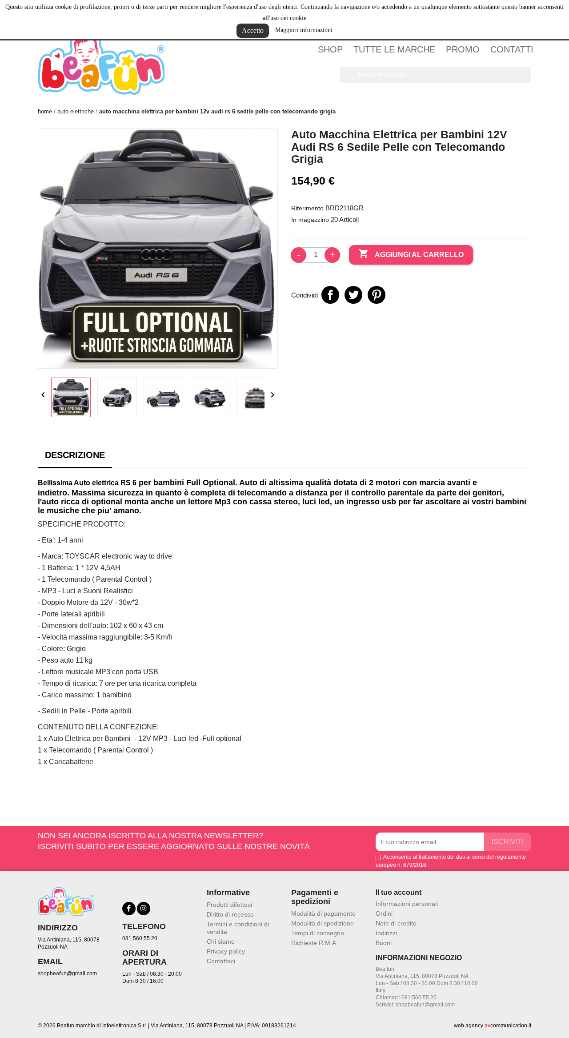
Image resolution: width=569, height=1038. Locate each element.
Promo (463, 49)
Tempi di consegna (317, 933)
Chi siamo (221, 941)
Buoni (384, 942)
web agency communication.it (492, 1025)
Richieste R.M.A (313, 942)
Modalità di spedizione (322, 923)
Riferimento (307, 208)
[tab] (75, 457)
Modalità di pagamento (323, 913)
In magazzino (310, 219)
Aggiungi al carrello (411, 253)
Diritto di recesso (230, 914)
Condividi (330, 295)
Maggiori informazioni (304, 30)
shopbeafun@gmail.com (67, 973)
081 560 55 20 (139, 938)
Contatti (511, 49)
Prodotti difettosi (229, 904)
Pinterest (376, 295)
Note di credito (396, 923)
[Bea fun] (101, 61)
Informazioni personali (407, 903)
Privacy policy (226, 951)
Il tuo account (398, 892)
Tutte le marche (394, 49)
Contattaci (221, 961)
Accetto (253, 30)
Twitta (353, 295)
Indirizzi (386, 933)
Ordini (384, 913)
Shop (330, 49)
